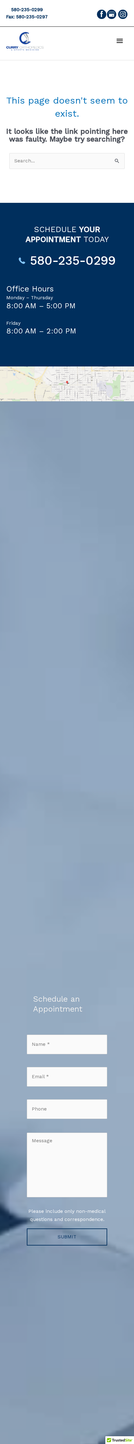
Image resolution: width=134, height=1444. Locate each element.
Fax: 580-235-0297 (27, 17)
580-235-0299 (27, 9)
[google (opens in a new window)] (112, 14)
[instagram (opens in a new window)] (123, 14)
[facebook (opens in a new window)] (102, 14)
